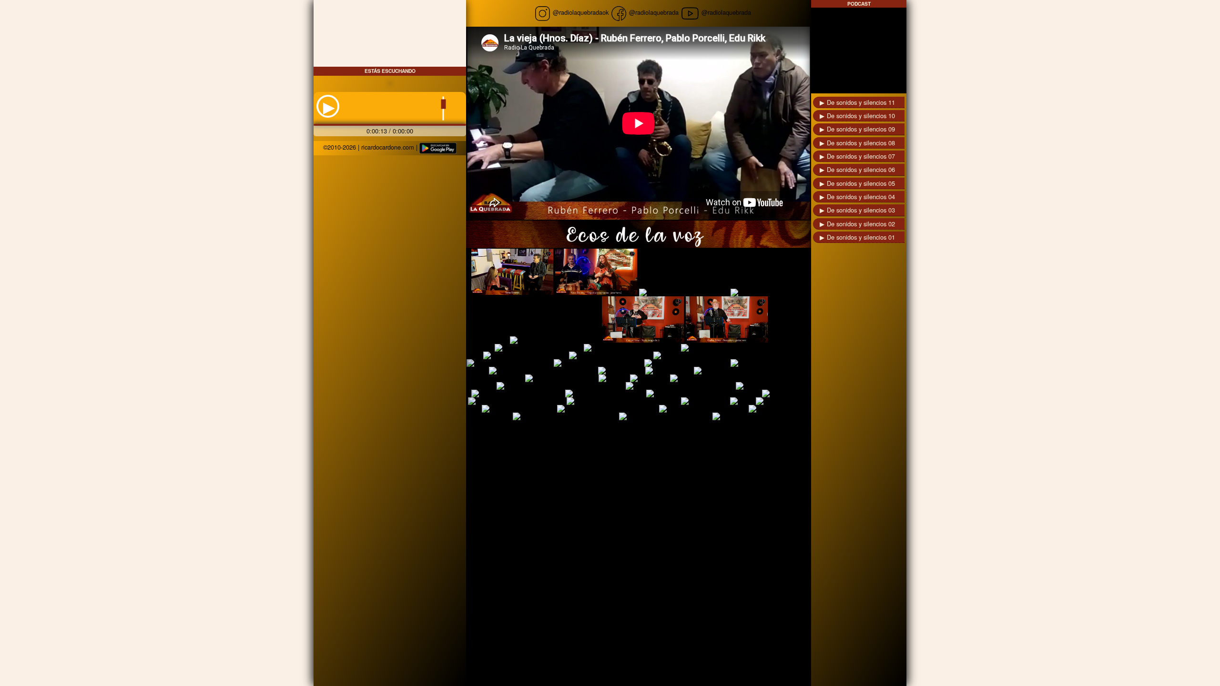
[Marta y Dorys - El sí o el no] (525, 355)
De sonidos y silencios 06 (861, 169)
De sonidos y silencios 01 (861, 237)
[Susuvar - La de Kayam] (561, 378)
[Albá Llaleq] (649, 378)
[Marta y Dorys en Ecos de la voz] (631, 348)
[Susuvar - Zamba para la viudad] (741, 370)
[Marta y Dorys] (620, 370)
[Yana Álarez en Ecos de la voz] (512, 272)
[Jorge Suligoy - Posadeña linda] (517, 393)
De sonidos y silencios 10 (861, 115)
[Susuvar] (613, 378)
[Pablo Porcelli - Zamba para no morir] (680, 386)
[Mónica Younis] (704, 401)
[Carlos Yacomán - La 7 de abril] (665, 416)
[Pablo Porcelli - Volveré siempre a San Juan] (560, 386)
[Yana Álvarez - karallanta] (768, 292)
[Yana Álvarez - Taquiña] (596, 272)
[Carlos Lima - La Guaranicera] (538, 348)
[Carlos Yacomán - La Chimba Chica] (565, 416)
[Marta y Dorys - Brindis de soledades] (542, 370)
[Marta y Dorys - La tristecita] (610, 355)
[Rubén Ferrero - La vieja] (518, 409)
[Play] (329, 106)
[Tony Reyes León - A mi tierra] (598, 363)
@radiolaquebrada (653, 12)
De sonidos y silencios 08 (861, 142)
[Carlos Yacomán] (738, 416)
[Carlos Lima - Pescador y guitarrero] (727, 319)
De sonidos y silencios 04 (861, 196)
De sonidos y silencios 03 (861, 209)
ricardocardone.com (387, 146)
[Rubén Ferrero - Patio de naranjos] (607, 409)
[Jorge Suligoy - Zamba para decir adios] (703, 393)
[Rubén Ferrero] (668, 370)
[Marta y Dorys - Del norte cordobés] (732, 348)
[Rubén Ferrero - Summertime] (703, 409)
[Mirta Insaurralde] (782, 401)
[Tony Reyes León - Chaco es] (509, 363)
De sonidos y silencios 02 (861, 223)
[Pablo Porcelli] (758, 386)
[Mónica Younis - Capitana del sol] (516, 401)
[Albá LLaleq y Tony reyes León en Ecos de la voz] (723, 355)
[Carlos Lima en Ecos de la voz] (555, 340)
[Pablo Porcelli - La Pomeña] (711, 378)
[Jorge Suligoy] (784, 393)
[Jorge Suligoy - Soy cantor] (604, 393)
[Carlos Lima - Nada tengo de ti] (643, 319)
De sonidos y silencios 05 (861, 183)
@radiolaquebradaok (580, 12)
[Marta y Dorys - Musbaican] (771, 363)
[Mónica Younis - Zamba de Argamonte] (623, 401)
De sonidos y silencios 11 (861, 102)
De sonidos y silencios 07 (861, 156)
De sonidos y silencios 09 (861, 128)
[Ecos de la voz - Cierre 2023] (686, 363)
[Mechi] (742, 401)
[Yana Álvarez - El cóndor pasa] (684, 292)
